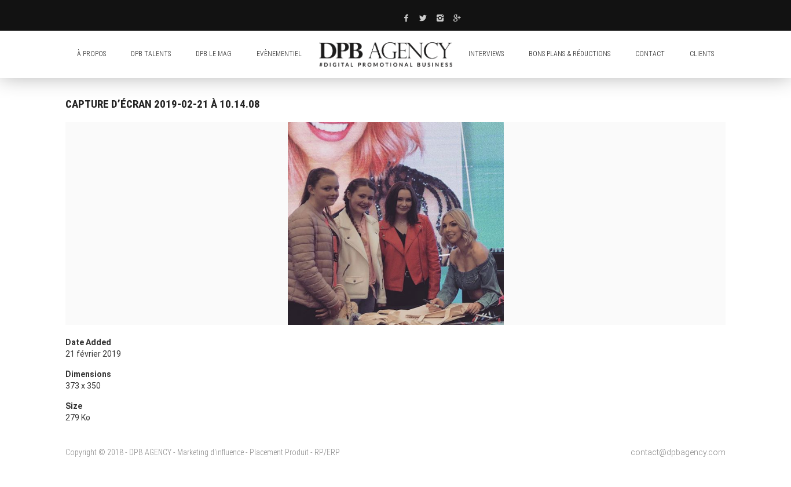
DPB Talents (151, 54)
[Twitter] (423, 18)
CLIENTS (702, 54)
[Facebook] (405, 18)
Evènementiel (279, 54)
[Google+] (457, 18)
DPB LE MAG (214, 54)
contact (650, 54)
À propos (91, 54)
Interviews (486, 54)
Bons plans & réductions (569, 54)
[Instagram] (440, 18)
